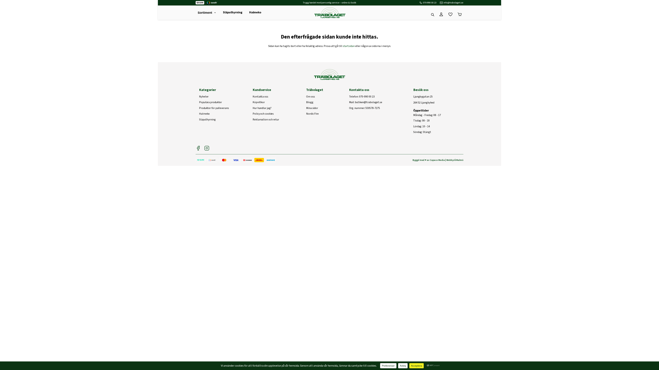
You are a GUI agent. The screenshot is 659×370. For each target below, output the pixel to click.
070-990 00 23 (429, 3)
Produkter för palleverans (214, 108)
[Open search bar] (432, 14)
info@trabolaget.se (453, 3)
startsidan (349, 46)
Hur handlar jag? (262, 108)
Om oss (310, 96)
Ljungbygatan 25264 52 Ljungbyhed (423, 99)
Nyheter (204, 96)
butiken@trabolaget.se (368, 102)
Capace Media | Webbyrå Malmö (446, 160)
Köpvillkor (259, 102)
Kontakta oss (260, 96)
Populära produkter (210, 102)
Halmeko (255, 12)
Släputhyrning (232, 12)
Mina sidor (312, 108)
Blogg (309, 102)
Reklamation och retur (266, 119)
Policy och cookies (263, 113)
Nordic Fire (312, 113)
